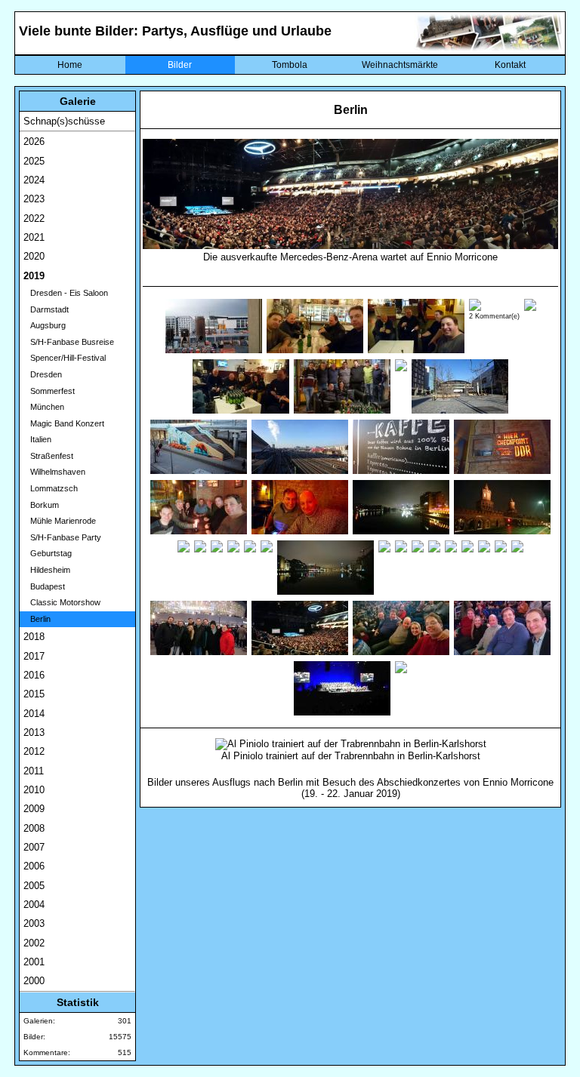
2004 (34, 904)
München (43, 406)
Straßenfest (48, 455)
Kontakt (510, 65)
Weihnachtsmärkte (400, 65)
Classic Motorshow (61, 602)
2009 (34, 808)
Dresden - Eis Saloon (65, 292)
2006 (34, 866)
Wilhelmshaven (54, 471)
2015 (34, 694)
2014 (34, 713)
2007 (34, 847)
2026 (34, 141)
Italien (37, 439)
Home (69, 65)
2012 (34, 751)
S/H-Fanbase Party (62, 537)
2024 (34, 180)
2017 (34, 656)
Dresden (42, 374)
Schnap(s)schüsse (64, 121)
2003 (34, 923)
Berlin (37, 618)
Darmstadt (46, 309)
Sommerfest (49, 390)
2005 (34, 885)
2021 (34, 237)
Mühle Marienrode (59, 520)
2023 (34, 199)
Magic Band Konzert (63, 423)
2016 (34, 675)
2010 (34, 789)
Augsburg (44, 325)
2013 (34, 732)
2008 (34, 828)
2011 (33, 771)
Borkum (41, 504)
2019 (34, 276)
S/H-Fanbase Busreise (68, 341)
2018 (34, 636)
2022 (34, 218)
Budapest (44, 586)
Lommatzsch (50, 488)
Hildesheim (46, 569)
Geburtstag (47, 553)
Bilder (180, 65)
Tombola (289, 65)
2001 (34, 962)
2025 (34, 161)
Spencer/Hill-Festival (64, 357)
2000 (34, 980)
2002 (34, 943)
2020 (34, 256)
